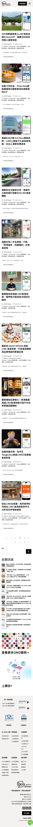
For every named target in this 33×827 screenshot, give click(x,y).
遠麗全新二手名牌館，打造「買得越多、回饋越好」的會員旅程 (16, 244)
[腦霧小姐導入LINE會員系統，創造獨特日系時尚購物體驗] (3, 581)
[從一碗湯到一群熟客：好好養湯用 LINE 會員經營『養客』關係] (3, 570)
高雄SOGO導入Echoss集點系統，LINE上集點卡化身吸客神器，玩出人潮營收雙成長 (16, 140)
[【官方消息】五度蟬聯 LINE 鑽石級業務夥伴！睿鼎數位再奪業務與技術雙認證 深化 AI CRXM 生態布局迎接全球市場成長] (3, 602)
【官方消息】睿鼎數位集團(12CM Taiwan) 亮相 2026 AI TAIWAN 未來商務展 (18, 586)
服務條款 (29, 818)
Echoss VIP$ (20, 516)
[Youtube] (30, 808)
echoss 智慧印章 (21, 46)
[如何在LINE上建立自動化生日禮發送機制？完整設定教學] (3, 615)
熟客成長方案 (20, 48)
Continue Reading (9, 56)
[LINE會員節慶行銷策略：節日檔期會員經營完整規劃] (3, 591)
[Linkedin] (23, 808)
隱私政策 (25, 818)
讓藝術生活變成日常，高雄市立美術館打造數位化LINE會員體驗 (16, 192)
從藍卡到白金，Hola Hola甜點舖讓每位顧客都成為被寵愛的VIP (16, 88)
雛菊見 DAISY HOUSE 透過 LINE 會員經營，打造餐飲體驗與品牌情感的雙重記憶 (16, 348)
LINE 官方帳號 (22, 360)
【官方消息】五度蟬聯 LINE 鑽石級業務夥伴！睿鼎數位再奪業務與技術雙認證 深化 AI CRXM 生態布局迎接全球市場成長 (16, 603)
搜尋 (3, 548)
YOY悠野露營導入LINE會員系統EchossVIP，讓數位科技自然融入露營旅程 (16, 36)
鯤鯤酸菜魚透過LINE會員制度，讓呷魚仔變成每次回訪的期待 (16, 296)
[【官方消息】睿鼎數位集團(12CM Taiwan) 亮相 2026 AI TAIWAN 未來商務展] (3, 586)
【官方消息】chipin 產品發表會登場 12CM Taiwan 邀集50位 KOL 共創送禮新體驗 (17, 576)
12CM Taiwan (8, 44)
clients (6, 46)
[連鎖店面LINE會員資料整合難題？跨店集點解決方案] (3, 625)
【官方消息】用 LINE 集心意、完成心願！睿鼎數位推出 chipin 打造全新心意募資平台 (18, 597)
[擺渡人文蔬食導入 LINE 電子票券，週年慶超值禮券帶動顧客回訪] (3, 565)
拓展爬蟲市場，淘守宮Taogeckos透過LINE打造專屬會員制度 (16, 454)
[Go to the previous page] (7, 538)
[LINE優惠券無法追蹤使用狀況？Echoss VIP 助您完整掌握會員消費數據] (3, 620)
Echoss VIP (12, 46)
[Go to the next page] (29, 542)
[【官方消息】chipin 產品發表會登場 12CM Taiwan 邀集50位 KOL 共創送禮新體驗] (3, 575)
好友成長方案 (11, 48)
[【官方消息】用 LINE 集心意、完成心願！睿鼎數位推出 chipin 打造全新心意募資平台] (3, 597)
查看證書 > (9, 725)
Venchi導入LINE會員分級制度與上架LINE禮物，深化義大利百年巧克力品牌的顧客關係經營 (18, 609)
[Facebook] (27, 808)
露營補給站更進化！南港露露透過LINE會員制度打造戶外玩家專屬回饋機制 (16, 402)
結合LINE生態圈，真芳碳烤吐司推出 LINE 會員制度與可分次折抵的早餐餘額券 (16, 506)
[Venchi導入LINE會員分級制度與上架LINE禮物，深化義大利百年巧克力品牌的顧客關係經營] (3, 609)
